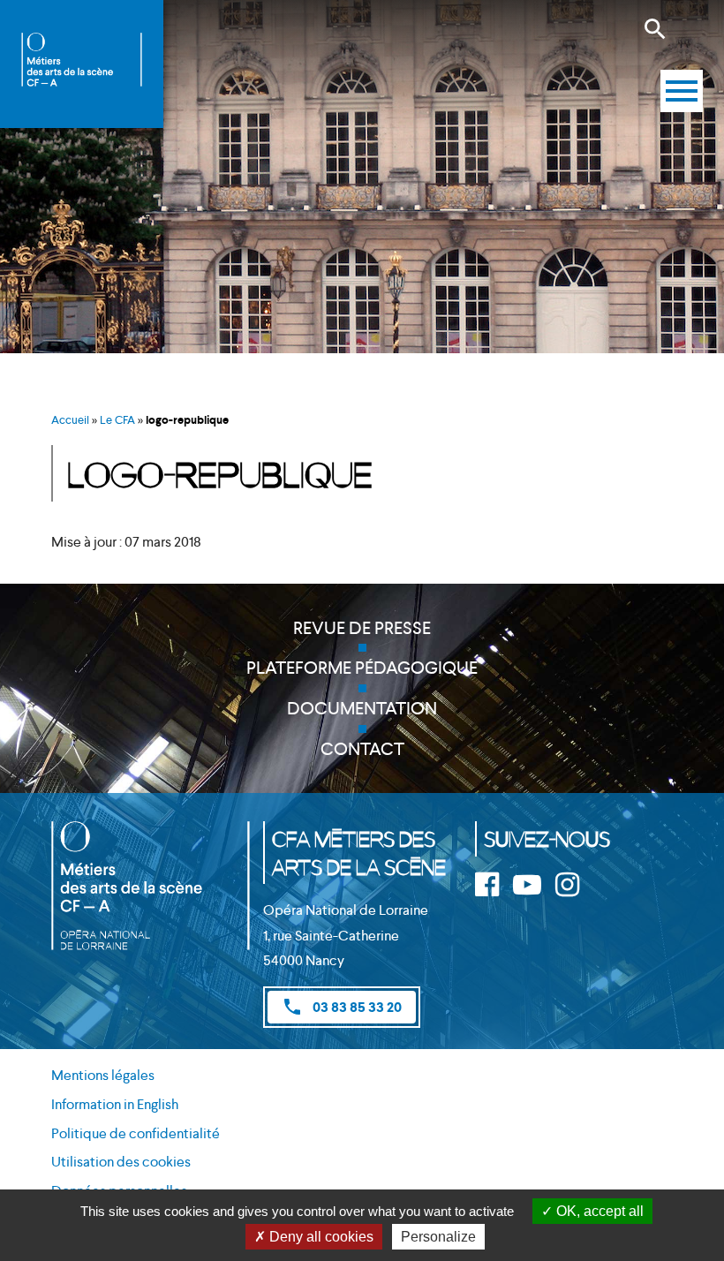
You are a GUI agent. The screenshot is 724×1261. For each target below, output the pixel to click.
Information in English (114, 1104)
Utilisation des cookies (121, 1161)
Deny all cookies (319, 1236)
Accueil (70, 419)
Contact (362, 748)
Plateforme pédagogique (362, 667)
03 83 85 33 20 (342, 1006)
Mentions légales (103, 1075)
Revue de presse (362, 627)
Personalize (438, 1236)
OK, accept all (598, 1211)
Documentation (362, 708)
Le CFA (117, 419)
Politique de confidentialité (135, 1133)
